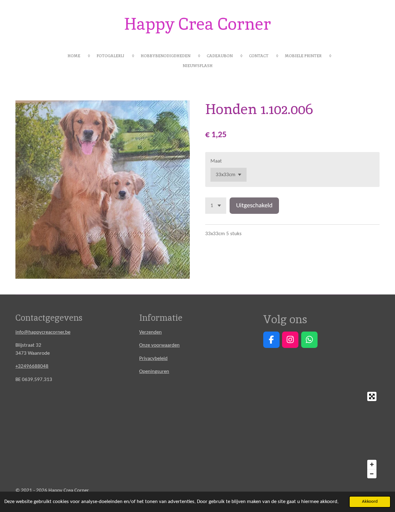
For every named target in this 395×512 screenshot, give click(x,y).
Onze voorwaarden (159, 345)
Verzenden (150, 332)
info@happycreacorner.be (42, 332)
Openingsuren (154, 371)
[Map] (197, 435)
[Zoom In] (371, 464)
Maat (216, 161)
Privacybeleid (153, 358)
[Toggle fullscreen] (371, 396)
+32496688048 (31, 366)
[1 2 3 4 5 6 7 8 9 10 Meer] (215, 205)
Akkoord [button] (370, 501)
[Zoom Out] (371, 473)
